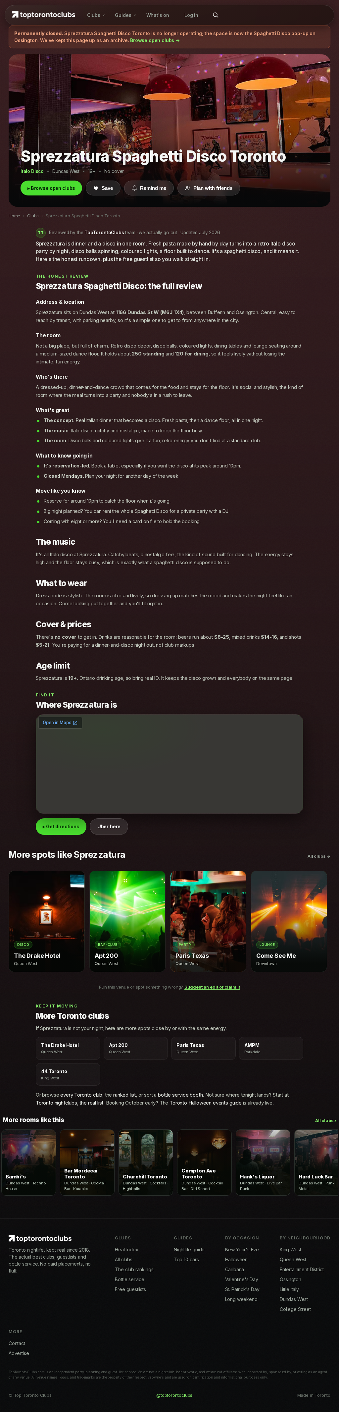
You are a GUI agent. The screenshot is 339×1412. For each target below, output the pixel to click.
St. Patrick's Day (242, 1289)
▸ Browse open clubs (51, 188)
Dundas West (294, 1299)
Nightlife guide (189, 1249)
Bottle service (129, 1279)
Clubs (93, 15)
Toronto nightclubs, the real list (69, 1103)
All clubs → (319, 856)
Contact (17, 1343)
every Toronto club (81, 1095)
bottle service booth (180, 1095)
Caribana (234, 1269)
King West (290, 1249)
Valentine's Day (241, 1279)
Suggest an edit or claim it (212, 987)
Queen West (293, 1259)
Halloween (236, 1259)
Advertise (19, 1353)
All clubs (123, 1259)
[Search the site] (215, 15)
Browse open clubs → (155, 40)
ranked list (124, 1095)
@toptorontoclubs (174, 1395)
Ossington (290, 1279)
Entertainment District (302, 1269)
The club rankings (134, 1269)
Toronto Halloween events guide (206, 1103)
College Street (295, 1309)
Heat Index (126, 1249)
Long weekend (241, 1299)
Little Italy (289, 1289)
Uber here (109, 826)
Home (14, 215)
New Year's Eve (242, 1249)
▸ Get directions (61, 826)
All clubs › (325, 1120)
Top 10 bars (186, 1259)
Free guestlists (130, 1289)
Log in (191, 15)
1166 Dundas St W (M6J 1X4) (150, 312)
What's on (157, 15)
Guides (123, 15)
